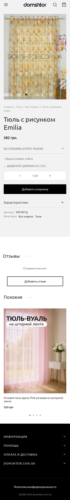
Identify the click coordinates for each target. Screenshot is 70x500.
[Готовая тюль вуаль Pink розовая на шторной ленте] (35, 350)
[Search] (55, 4)
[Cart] (64, 4)
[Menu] (6, 4)
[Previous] (7, 346)
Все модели (32, 106)
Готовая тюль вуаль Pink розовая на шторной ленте (33, 399)
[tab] (35, 202)
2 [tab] (33, 415)
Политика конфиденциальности (35, 486)
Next (58, 56)
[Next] (62, 346)
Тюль (19, 106)
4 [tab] (40, 415)
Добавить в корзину (35, 189)
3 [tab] (37, 415)
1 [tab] (30, 415)
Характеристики (16, 202)
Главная (8, 106)
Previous (11, 56)
